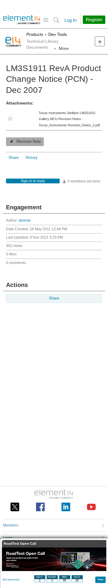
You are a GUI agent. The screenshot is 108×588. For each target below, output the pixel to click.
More (64, 48)
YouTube (91, 507)
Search (56, 20)
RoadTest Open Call (20, 544)
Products (34, 34)
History (32, 158)
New (100, 41)
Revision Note (28, 141)
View (101, 579)
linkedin (66, 507)
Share (13, 158)
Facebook (40, 507)
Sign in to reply (33, 181)
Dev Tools (57, 34)
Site (45, 20)
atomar (25, 220)
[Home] (21, 19)
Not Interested (11, 579)
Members (10, 525)
